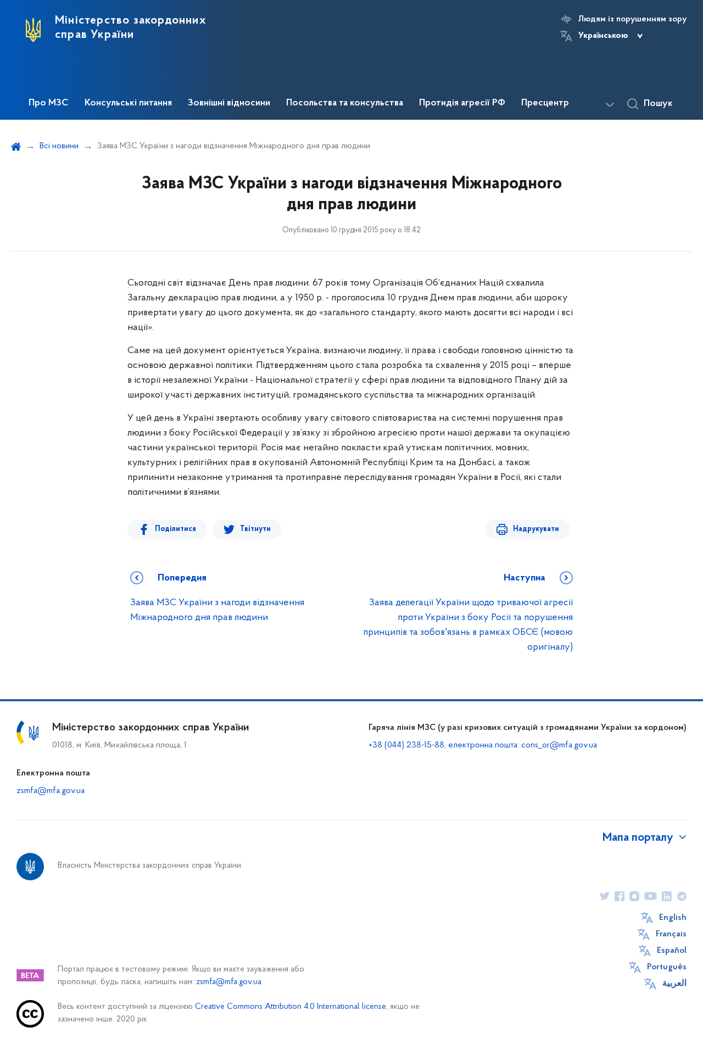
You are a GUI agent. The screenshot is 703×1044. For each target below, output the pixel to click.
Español (672, 950)
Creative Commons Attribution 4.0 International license (290, 1007)
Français (671, 934)
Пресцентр (545, 103)
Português (667, 967)
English (673, 917)
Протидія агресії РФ (462, 103)
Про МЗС (49, 103)
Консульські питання (128, 103)
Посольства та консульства (344, 103)
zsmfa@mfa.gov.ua (50, 790)
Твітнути (255, 529)
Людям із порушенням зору (632, 19)
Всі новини (59, 146)
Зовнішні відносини (229, 103)
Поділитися (175, 529)
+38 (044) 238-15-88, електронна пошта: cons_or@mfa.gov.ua (483, 745)
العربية (674, 983)
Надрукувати (536, 529)
